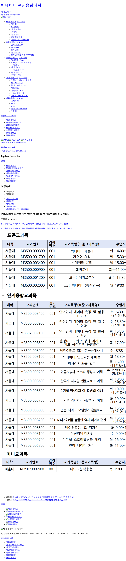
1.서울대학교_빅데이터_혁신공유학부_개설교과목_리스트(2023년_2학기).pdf (34, 224)
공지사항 (15, 101)
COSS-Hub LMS (17, 60)
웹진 (13, 103)
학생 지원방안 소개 (19, 85)
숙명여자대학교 (13, 130)
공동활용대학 (17, 37)
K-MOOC (15, 65)
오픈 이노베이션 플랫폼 (21, 80)
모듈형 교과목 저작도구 (21, 62)
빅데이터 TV (16, 72)
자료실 (14, 111)
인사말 (14, 24)
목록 (3, 504)
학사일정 (15, 50)
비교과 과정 (16, 52)
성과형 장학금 (17, 83)
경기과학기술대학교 (15, 122)
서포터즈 (15, 88)
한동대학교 (11, 135)
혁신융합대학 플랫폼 (20, 40)
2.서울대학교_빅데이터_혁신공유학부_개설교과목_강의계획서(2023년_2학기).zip (36, 228)
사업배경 (15, 27)
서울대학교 (11, 120)
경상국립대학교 (13, 125)
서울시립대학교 (13, 128)
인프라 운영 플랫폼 (19, 96)
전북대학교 (11, 133)
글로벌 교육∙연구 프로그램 (22, 55)
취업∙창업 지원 (17, 90)
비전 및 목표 (16, 29)
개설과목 (15, 47)
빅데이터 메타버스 (19, 109)
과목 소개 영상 (17, 70)
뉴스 (13, 106)
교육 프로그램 (17, 45)
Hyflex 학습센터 (18, 93)
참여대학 (15, 34)
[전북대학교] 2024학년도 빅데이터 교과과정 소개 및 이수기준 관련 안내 (43, 497)
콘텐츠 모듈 (16, 75)
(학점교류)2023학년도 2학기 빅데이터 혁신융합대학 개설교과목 (39, 500)
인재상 (14, 32)
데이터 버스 (16, 67)
